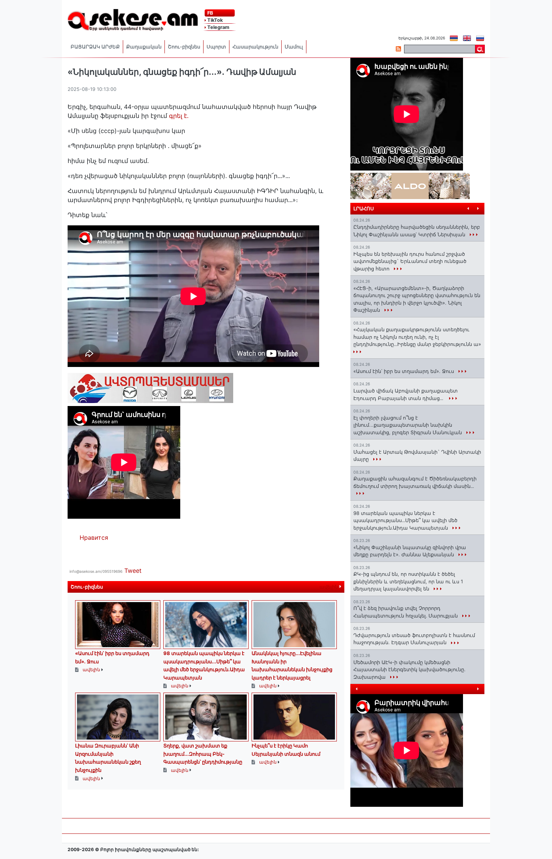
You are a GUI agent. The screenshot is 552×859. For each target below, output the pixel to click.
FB (209, 13)
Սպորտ (216, 47)
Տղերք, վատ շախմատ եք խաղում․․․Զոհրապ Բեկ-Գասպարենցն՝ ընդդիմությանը (202, 754)
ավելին (329, 587)
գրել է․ (179, 115)
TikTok (214, 20)
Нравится (94, 537)
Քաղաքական (143, 47)
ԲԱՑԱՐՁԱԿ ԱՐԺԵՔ (95, 47)
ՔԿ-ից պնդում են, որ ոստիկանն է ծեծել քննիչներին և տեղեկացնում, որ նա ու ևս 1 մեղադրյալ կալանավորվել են (408, 581)
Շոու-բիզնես (184, 47)
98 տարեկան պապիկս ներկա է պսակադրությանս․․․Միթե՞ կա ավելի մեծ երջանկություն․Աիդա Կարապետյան (405, 520)
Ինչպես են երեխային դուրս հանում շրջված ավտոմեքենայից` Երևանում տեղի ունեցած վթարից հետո (409, 261)
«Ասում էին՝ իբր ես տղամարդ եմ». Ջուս (404, 371)
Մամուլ (294, 47)
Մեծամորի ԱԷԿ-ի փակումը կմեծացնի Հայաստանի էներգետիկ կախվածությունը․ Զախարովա (409, 669)
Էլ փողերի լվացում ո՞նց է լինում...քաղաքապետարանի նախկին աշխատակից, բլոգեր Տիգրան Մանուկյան (408, 425)
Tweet (133, 570)
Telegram (217, 27)
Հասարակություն (255, 47)
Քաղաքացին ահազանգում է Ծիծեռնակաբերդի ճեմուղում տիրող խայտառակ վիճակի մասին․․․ (415, 482)
